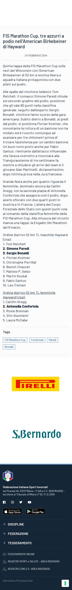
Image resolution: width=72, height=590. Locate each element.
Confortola (37, 340)
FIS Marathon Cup (15, 340)
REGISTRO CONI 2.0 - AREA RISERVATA (29, 568)
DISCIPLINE (16, 524)
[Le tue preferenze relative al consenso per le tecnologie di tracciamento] (65, 583)
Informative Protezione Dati (18, 580)
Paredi (52, 340)
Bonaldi (9, 346)
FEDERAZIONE (18, 533)
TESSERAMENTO (20, 543)
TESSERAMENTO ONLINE (21, 554)
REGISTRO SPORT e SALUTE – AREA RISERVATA (34, 561)
